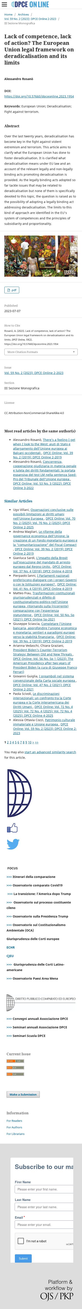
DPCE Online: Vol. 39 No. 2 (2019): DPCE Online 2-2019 (43, 455)
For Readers (14, 1121)
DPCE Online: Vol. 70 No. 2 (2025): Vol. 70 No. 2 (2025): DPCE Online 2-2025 (44, 522)
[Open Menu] (4, 4)
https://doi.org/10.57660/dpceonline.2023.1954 (39, 96)
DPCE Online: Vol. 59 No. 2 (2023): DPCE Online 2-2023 (45, 728)
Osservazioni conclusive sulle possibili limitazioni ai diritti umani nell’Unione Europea (43, 514)
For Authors (14, 1127)
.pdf (13, 290)
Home (8, 14)
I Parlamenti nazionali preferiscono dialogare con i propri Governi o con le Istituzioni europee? (45, 579)
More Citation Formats (22, 352)
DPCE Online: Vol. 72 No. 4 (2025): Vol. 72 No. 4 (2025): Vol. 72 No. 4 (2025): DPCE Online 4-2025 (43, 711)
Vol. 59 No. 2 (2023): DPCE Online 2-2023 (30, 19)
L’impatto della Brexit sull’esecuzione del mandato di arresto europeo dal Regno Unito (41, 562)
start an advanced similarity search (50, 752)
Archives (23, 14)
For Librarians (15, 1134)
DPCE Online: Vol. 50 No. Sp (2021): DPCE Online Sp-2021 (43, 617)
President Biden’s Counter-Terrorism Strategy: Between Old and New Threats (43, 652)
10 (29, 742)
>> (36, 742)
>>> (9, 877)
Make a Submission (23, 1094)
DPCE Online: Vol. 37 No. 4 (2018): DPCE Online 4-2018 (42, 568)
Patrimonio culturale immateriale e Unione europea (44, 722)
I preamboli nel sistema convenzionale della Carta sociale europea (44, 678)
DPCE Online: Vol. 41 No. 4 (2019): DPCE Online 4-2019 (45, 586)
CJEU (10, 956)
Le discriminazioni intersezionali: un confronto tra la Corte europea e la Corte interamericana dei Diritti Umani (42, 700)
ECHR (11, 947)
